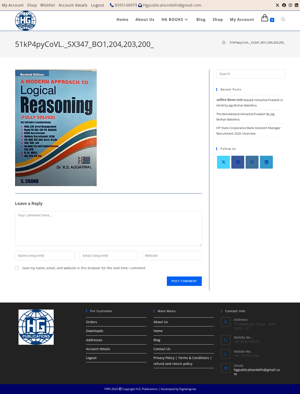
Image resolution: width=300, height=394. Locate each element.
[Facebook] (237, 162)
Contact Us (162, 349)
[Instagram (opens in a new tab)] (290, 5)
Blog (157, 340)
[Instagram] (252, 162)
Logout (97, 5)
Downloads (94, 331)
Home (158, 331)
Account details (73, 5)
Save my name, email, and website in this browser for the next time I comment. (84, 268)
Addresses (94, 340)
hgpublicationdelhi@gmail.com (257, 371)
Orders (91, 322)
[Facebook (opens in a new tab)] (284, 5)
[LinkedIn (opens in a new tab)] (295, 5)
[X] (223, 162)
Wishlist (47, 5)
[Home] (223, 42)
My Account (13, 5)
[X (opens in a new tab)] (277, 5)
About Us (161, 322)
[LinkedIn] (266, 162)
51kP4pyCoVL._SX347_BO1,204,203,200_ (257, 42)
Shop (32, 5)
